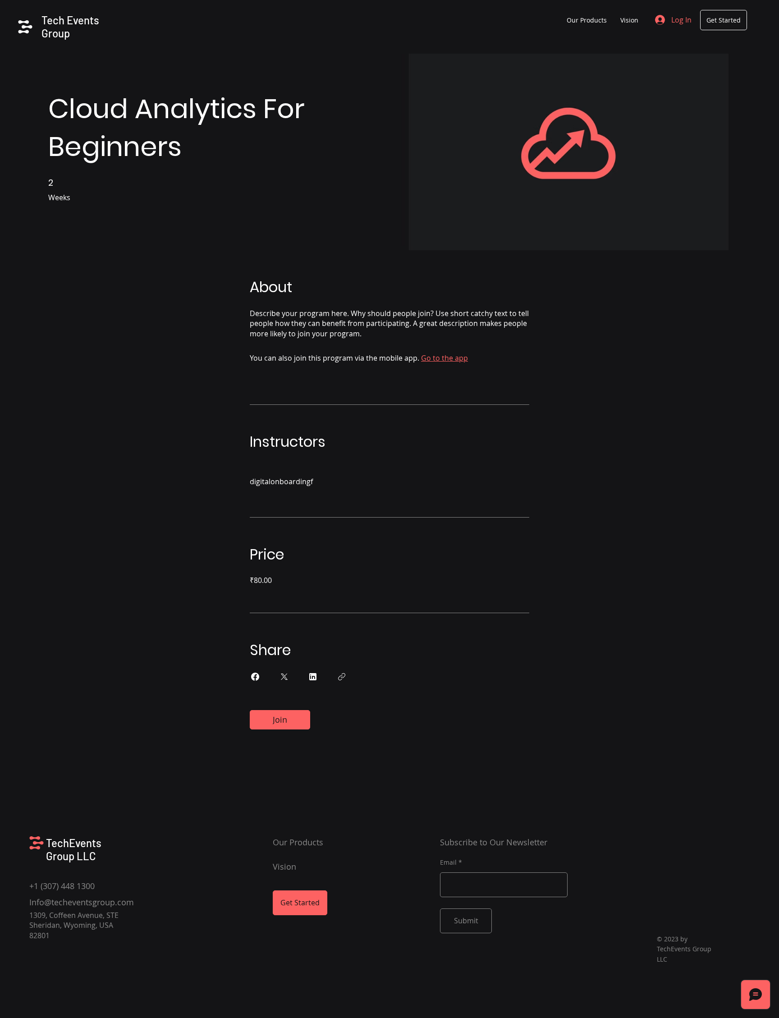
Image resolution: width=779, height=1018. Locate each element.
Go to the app (444, 358)
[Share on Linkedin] (312, 676)
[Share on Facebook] (255, 676)
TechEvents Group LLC (73, 849)
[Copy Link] (341, 676)
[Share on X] (284, 676)
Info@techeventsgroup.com (81, 902)
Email (448, 862)
